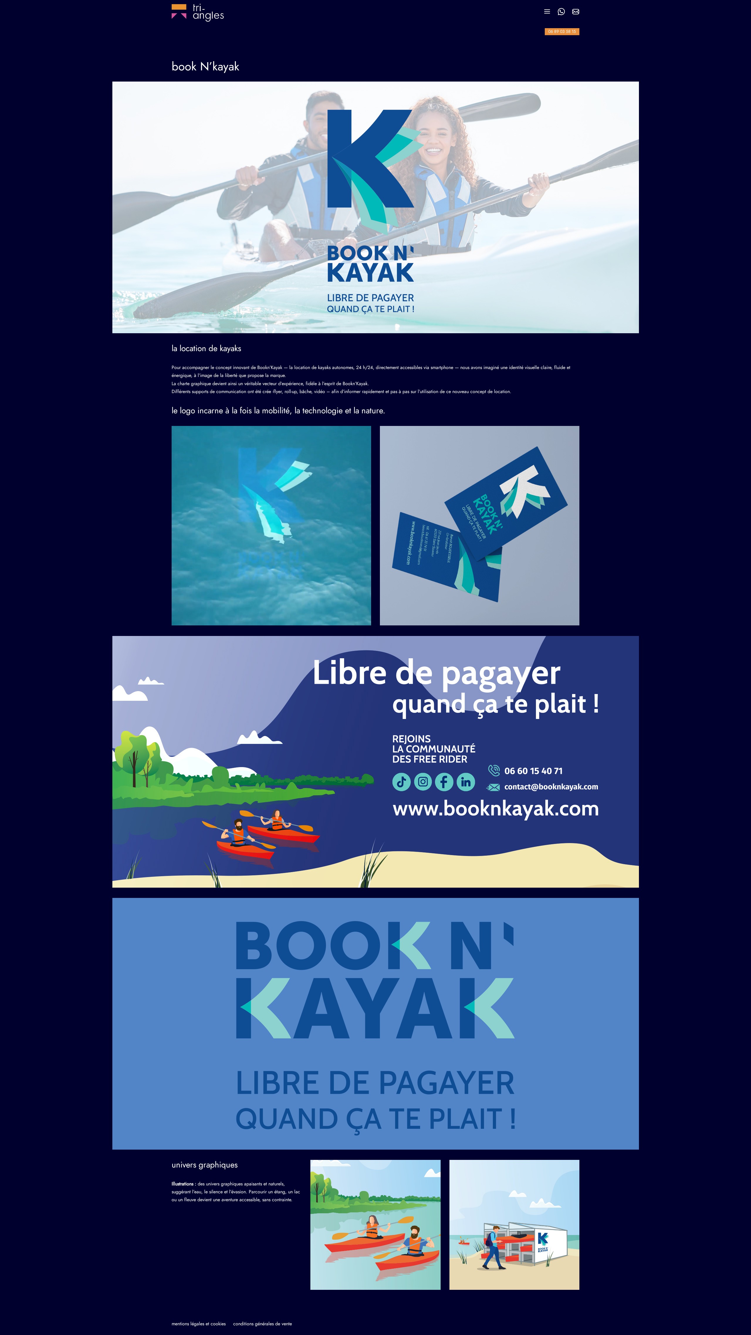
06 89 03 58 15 (562, 31)
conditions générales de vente (262, 1323)
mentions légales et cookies (199, 1323)
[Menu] (547, 11)
